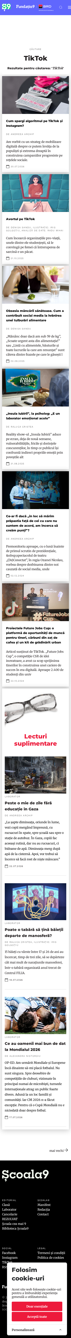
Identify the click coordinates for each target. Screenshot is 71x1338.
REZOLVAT (10, 1219)
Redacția (43, 1209)
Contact (43, 1214)
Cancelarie (9, 1214)
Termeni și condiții (51, 1253)
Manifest (44, 1205)
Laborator (9, 1209)
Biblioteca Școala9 (15, 1228)
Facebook (9, 1253)
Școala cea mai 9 (14, 1224)
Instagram (10, 1257)
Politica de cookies (50, 1257)
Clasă (6, 1205)
